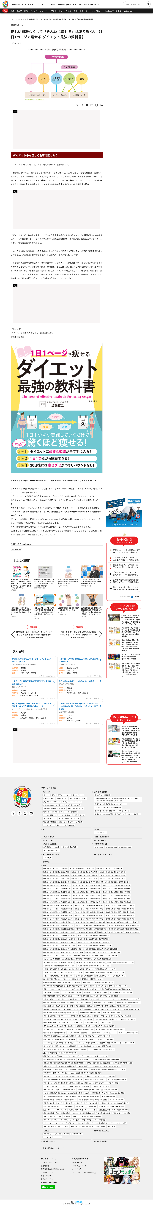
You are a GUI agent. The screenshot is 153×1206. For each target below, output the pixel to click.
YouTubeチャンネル (113, 11)
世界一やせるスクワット (51, 989)
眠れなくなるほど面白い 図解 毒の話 (112, 872)
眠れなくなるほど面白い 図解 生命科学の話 (58, 925)
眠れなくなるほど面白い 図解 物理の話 (86, 899)
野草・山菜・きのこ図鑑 (121, 1113)
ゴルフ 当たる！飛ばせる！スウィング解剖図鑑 (59, 1046)
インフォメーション (30, 4)
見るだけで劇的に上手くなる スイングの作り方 (59, 1053)
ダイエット (15, 43)
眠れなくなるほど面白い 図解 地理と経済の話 (93, 935)
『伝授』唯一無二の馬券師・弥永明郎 (108, 807)
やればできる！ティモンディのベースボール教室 (108, 1069)
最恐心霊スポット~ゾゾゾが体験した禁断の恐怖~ (88, 1126)
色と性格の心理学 (91, 1022)
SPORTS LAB (20, 19)
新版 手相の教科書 (108, 1096)
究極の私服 (111, 1126)
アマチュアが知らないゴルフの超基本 (91, 1043)
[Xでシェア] (77, 105)
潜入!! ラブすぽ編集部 (102, 795)
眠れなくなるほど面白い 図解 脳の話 (84, 875)
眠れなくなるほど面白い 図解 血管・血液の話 (59, 939)
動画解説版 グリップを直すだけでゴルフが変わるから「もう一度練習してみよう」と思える (75, 1056)
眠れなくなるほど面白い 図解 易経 (55, 868)
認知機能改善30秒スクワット (90, 1012)
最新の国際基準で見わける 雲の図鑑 (56, 1113)
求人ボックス (51, 676)
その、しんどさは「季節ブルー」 (55, 1016)
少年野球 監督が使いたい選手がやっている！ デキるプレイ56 (98, 1066)
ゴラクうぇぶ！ (100, 832)
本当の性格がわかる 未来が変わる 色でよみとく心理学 (96, 1026)
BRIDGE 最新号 (100, 840)
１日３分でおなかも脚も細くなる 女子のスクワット (81, 989)
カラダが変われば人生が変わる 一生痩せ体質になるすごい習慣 (65, 986)
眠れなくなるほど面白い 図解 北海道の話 (57, 922)
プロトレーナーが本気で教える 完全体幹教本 (59, 1083)
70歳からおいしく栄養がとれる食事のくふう (98, 982)
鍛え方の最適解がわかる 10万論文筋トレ (116, 989)
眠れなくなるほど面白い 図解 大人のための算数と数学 (98, 949)
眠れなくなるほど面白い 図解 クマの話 (85, 882)
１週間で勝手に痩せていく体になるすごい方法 (94, 966)
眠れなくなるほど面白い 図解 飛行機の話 (120, 919)
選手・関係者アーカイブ (53, 1148)
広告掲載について (47, 1172)
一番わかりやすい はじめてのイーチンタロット (81, 1103)
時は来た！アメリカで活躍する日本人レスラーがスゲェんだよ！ (117, 814)
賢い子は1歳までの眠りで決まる (121, 992)
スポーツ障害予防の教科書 (116, 1079)
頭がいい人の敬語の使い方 (128, 1033)
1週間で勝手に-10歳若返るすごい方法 (120, 962)
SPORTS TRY (99, 847)
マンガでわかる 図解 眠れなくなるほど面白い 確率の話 (62, 959)
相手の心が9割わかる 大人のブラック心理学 (58, 1026)
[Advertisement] (57, 130)
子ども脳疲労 (80, 1006)
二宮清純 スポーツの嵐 (51, 847)
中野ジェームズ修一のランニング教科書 (101, 1076)
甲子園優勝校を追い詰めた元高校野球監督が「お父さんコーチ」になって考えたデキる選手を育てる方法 (117, 799)
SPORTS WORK (111, 847)
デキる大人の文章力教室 (100, 1086)
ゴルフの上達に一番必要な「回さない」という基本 (95, 1039)
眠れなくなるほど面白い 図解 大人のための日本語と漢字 (63, 952)
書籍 (75, 11)
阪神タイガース (77, 795)
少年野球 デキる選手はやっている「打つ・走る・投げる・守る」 (66, 1069)
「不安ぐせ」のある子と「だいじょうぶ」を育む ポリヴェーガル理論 (67, 1019)
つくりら (74, 1169)
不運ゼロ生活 (80, 1106)
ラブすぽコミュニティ (103, 854)
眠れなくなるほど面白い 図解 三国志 (84, 878)
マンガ (53, 11)
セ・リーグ (47, 1137)
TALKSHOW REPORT (102, 836)
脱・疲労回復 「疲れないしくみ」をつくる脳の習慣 (61, 979)
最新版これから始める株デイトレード (82, 1110)
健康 (81, 11)
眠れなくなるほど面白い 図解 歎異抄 (112, 878)
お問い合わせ (46, 1179)
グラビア (33, 11)
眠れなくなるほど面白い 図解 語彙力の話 (57, 912)
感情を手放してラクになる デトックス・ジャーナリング (62, 1022)
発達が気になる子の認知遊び (104, 1002)
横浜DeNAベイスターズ (78, 798)
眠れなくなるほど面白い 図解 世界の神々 (57, 915)
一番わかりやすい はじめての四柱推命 (114, 1103)
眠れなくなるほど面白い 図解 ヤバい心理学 (122, 922)
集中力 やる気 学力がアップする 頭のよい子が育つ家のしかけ (108, 1006)
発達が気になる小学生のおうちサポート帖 (58, 1006)
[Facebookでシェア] (82, 105)
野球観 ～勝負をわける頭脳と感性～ (99, 1063)
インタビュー (97, 11)
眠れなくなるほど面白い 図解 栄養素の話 (89, 905)
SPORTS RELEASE (101, 1130)
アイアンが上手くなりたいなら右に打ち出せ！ (59, 1043)
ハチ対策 (67, 1134)
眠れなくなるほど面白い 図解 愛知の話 (114, 882)
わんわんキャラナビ (117, 1100)
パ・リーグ (57, 1137)
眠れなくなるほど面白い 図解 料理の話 (57, 902)
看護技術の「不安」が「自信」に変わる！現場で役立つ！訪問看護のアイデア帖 (111, 1009)
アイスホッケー (48, 825)
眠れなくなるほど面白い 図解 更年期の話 (120, 909)
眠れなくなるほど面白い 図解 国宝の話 (57, 888)
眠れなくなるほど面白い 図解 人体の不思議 (58, 932)
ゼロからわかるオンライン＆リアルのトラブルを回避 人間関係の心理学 (68, 1029)
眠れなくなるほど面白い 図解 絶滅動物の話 (124, 925)
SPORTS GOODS (125, 847)
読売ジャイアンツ (64, 795)
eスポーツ (62, 822)
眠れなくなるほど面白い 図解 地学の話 (116, 892)
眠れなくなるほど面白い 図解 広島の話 (57, 899)
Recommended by (125, 597)
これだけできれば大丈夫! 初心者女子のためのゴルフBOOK (63, 1063)
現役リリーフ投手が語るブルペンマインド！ (110, 804)
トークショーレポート (66, 4)
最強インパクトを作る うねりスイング (120, 1043)
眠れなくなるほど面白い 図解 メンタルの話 (90, 922)
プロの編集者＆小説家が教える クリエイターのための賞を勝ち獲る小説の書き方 (71, 1096)
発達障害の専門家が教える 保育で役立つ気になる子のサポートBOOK (67, 1002)
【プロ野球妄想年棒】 (51, 850)
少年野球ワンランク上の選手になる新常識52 (59, 1066)
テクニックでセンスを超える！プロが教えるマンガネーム (63, 1123)
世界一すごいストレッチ (117, 986)
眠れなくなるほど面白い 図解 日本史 (56, 882)
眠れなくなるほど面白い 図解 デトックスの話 (59, 935)
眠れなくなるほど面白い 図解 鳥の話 (56, 875)
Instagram (128, 11)
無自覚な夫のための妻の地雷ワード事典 (110, 1029)
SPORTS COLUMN (50, 844)
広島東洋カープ (48, 798)
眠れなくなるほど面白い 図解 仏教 (82, 868)
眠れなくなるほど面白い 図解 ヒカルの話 (89, 919)
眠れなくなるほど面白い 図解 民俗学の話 (120, 915)
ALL (5, 11)
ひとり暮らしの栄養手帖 (84, 976)
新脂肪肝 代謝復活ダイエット (92, 979)
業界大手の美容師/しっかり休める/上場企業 (76, 681)
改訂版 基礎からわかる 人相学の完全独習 (93, 1100)
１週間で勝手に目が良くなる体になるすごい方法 (60, 969)
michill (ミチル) (49, 1141)
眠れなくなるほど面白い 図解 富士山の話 (120, 912)
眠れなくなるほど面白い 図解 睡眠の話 (57, 892)
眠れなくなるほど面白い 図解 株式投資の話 (91, 925)
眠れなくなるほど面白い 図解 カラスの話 (89, 909)
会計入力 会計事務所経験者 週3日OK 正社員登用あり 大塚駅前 (31, 682)
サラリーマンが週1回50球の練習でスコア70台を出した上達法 (64, 1049)
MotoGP (71, 825)
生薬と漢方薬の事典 (103, 1113)
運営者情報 (45, 1165)
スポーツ (46, 792)
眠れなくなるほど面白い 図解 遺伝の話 (57, 885)
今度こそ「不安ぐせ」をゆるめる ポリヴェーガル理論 (112, 1016)
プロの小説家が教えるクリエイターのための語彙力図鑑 (62, 1093)
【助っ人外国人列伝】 (69, 847)
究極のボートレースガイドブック (55, 1110)
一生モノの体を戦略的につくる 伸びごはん (58, 976)
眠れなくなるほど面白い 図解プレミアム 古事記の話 (61, 955)
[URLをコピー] (96, 105)
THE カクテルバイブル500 (52, 1116)
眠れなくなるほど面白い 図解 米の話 (109, 868)
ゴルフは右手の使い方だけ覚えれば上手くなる (95, 1046)
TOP (12, 19)
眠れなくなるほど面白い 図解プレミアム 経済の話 (99, 955)
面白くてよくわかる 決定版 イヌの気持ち (87, 1116)
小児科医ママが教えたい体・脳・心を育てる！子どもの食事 (97, 996)
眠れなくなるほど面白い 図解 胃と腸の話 (57, 905)
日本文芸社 (47, 857)
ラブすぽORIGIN (100, 844)
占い (87, 11)
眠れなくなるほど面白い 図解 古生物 (56, 878)
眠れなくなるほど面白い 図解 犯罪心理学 (57, 919)
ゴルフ (19, 11)
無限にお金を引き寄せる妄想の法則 (111, 1106)
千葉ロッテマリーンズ (75, 808)
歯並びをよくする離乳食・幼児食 (95, 992)
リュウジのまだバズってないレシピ (55, 1126)
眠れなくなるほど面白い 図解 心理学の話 (89, 912)
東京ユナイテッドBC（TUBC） (69, 818)
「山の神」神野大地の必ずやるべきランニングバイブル (62, 1079)
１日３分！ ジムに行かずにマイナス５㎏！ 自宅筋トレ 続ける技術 (66, 1086)
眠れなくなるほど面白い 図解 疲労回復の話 (124, 932)
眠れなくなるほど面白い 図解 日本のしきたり (59, 942)
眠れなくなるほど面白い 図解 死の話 (84, 872)
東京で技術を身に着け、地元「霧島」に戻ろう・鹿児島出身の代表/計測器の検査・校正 (31, 704)
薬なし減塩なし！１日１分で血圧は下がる (110, 976)
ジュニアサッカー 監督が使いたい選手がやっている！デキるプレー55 (92, 1033)
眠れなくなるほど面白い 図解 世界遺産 (86, 892)
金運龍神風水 (92, 1106)
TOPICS (46, 1130)
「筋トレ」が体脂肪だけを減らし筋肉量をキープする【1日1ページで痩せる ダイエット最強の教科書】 (78, 634)
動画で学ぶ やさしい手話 (111, 1012)
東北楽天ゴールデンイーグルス (54, 808)
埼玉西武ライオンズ (73, 805)
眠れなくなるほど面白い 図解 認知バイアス (91, 932)
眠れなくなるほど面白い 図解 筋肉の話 (116, 885)
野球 (12, 11)
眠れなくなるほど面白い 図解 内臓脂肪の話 (58, 929)
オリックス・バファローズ (72, 802)
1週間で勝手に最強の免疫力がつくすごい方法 (59, 966)
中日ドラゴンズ (62, 798)
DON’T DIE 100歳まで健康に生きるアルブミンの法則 (61, 982)
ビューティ (44, 11)
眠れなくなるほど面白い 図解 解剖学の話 (57, 909)
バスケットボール (49, 818)
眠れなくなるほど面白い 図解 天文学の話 (89, 915)
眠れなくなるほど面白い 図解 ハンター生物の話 (60, 949)
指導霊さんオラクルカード (52, 1103)
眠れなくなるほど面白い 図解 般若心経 (116, 895)
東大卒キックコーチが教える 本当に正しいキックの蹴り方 (63, 1076)
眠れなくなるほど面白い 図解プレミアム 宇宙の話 (102, 952)
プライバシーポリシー (49, 1162)
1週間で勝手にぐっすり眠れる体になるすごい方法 (97, 969)
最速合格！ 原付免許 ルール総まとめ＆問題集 (59, 1039)
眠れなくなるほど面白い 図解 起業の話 (86, 885)
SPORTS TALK (48, 836)
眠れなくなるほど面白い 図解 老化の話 (86, 902)
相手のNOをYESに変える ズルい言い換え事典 (59, 1089)
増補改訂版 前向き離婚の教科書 (54, 1033)
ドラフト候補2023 (71, 812)
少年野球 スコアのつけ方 (123, 1063)
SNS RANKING (77, 1134)
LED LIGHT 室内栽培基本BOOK (82, 1113)
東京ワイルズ (61, 825)
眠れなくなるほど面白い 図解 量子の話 (116, 899)
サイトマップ (46, 1176)
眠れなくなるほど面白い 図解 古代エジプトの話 (94, 945)
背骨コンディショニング (98, 986)
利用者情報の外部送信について (52, 1169)
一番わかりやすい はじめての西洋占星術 (58, 1106)
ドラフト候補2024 (49, 815)
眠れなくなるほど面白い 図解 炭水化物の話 (91, 929)
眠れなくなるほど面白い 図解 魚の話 (56, 872)
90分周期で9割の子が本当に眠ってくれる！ (58, 996)
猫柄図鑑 (67, 1116)
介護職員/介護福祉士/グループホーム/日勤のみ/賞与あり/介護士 (31, 660)
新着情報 (16, 4)
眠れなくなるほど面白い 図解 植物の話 (116, 888)
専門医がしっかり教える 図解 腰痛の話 (97, 959)
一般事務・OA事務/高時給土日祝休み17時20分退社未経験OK (78, 660)
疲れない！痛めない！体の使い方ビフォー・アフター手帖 (97, 1083)
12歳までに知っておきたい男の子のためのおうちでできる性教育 (65, 999)
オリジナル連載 (48, 4)
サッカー (46, 795)
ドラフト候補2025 (65, 815)
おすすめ (46, 862)
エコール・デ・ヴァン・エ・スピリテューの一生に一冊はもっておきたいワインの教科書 (74, 1120)
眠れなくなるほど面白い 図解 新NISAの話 (123, 929)
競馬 (26, 11)
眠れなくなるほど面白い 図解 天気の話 (86, 895)
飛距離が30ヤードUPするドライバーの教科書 (59, 1059)
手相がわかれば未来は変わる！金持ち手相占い (59, 1100)
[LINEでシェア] (87, 105)
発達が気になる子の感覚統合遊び (128, 1002)
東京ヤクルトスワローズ (51, 802)
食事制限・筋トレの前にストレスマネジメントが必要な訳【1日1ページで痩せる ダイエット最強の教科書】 (35, 634)
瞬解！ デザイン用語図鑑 (95, 1123)
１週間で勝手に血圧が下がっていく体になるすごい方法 (62, 972)
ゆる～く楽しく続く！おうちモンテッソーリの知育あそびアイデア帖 (115, 999)
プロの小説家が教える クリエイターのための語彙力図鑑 (104, 1093)
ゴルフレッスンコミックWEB (82, 1172)
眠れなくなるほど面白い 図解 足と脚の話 (117, 902)
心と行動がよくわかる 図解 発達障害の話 (90, 962)
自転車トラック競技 (75, 822)
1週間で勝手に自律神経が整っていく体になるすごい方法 (104, 972)
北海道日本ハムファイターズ (53, 805)
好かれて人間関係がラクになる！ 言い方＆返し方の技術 (97, 1089)
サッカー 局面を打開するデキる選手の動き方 (85, 1073)
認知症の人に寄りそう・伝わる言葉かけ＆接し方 (60, 1012)
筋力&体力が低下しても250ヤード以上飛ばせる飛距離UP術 (98, 1059)
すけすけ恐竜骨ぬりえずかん (71, 992)
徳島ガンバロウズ (49, 822)
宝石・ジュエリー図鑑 (51, 992)
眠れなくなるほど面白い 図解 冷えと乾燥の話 (93, 942)
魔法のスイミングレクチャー (95, 1079)
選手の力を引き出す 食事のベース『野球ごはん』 (112, 811)
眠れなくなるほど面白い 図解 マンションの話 (59, 945)
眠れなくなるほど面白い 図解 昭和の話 (86, 888)
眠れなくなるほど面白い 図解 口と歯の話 (120, 905)
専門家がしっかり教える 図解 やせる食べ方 (58, 962)
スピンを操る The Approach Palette (101, 1049)
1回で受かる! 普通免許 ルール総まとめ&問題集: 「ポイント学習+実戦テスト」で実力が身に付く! (76, 1036)
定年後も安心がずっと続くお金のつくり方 (113, 1110)
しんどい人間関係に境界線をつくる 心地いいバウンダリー (114, 1019)
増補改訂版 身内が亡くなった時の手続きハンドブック (62, 1009)
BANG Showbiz (100, 1141)
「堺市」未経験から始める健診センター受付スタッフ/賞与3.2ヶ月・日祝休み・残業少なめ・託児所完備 (78, 706)
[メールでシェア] (91, 105)
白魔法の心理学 (105, 1022)
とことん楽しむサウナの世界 (116, 1123)
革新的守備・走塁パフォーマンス (55, 1073)
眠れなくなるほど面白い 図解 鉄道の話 (57, 895)
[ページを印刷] (101, 105)
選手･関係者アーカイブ (89, 4)
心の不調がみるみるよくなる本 (80, 1016)
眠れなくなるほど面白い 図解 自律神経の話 (93, 939)
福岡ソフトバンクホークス (52, 812)
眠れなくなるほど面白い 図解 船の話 (112, 875)
